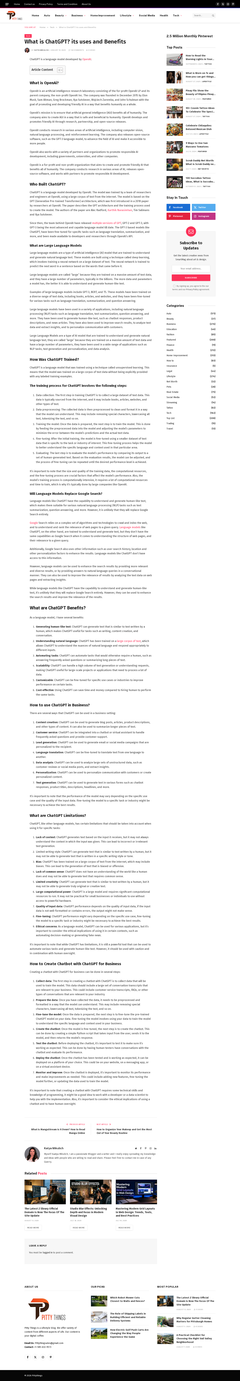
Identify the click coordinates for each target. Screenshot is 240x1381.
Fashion (170, 334)
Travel (170, 428)
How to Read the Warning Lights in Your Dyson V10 (199, 57)
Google (34, 522)
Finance (170, 345)
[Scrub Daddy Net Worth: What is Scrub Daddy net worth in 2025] (175, 165)
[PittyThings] (14, 15)
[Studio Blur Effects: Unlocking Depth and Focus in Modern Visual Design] (90, 1192)
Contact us (29, 4)
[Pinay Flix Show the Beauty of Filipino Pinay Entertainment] (175, 95)
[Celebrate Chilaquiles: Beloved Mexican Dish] (175, 130)
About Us (86, 4)
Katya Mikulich (41, 50)
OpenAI (86, 59)
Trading (170, 423)
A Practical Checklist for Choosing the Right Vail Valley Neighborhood (194, 1339)
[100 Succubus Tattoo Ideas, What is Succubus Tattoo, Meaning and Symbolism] (175, 182)
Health (164, 15)
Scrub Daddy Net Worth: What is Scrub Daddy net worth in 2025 (200, 162)
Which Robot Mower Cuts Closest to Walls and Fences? (127, 1299)
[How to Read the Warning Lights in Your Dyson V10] (175, 60)
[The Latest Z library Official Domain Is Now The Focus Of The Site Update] (45, 1192)
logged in (47, 1252)
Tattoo (208, 64)
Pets (169, 386)
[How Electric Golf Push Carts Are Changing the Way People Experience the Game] (99, 1333)
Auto (47, 15)
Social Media (147, 15)
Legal (169, 371)
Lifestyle (125, 15)
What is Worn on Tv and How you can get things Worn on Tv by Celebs (200, 75)
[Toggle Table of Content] (58, 70)
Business (77, 15)
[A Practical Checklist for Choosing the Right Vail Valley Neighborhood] (165, 1338)
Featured (206, 99)
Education (172, 329)
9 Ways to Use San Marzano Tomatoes (197, 145)
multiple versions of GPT (106, 223)
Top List (171, 418)
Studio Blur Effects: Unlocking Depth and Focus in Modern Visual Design (88, 1212)
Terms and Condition (67, 4)
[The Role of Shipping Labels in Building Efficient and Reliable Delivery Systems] (99, 1317)
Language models (130, 527)
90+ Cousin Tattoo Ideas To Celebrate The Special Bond (200, 110)
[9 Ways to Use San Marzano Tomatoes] (175, 147)
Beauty (59, 15)
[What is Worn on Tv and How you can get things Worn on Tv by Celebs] (175, 77)
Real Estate (172, 392)
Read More (33, 1228)
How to (170, 360)
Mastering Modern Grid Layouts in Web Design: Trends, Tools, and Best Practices (135, 1212)
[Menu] (7, 4)
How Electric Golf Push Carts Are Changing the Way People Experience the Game (129, 1333)
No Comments (77, 50)
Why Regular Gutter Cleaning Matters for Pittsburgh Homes (194, 1320)
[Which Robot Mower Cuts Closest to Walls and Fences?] (99, 1301)
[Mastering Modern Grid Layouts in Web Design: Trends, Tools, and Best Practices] (136, 1192)
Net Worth (203, 169)
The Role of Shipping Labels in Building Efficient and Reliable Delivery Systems (128, 1317)
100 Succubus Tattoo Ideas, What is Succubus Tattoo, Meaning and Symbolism (200, 180)
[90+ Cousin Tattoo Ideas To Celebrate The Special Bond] (175, 112)
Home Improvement (102, 15)
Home (17, 4)
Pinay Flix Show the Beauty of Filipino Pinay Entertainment (200, 92)
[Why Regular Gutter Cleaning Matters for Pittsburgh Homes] (165, 1321)
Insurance (172, 366)
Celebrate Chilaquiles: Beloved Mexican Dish (199, 127)
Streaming (172, 402)
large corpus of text (129, 641)
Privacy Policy (46, 4)
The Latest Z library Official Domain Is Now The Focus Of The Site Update (44, 1212)
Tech (176, 15)
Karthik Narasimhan (120, 210)
